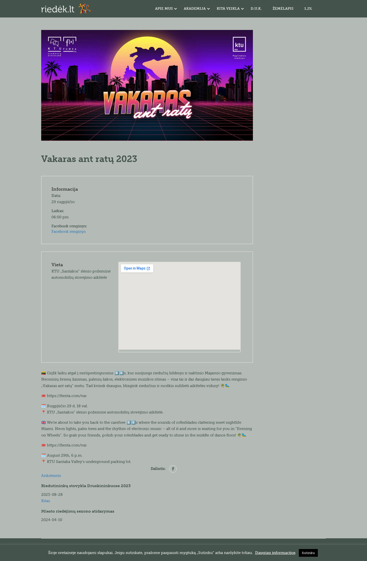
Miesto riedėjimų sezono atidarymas (77, 511)
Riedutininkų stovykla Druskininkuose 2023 (86, 485)
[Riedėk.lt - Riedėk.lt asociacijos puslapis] (66, 9)
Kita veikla (228, 8)
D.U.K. (256, 8)
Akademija (195, 8)
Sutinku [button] (308, 553)
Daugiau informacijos (275, 553)
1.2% (308, 8)
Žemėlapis (283, 8)
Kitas (45, 501)
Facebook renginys (68, 231)
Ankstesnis (51, 475)
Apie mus (164, 8)
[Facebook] (173, 469)
